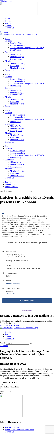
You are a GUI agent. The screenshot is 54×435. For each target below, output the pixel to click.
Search (2, 191)
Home (7, 39)
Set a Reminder (27, 301)
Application (14, 66)
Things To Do (15, 54)
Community (9, 52)
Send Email (10, 293)
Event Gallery (15, 50)
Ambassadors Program (19, 45)
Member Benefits (17, 68)
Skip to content (6, 1)
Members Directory (17, 63)
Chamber (8, 41)
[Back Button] (3, 213)
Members (8, 61)
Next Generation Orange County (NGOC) (27, 48)
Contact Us (9, 70)
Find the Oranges (17, 57)
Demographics (16, 59)
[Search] (31, 191)
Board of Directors (17, 43)
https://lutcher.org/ (13, 284)
